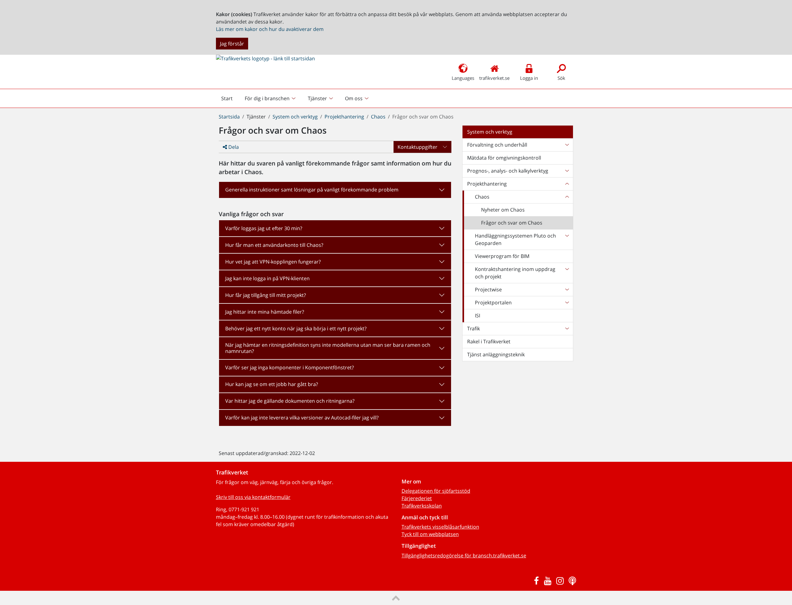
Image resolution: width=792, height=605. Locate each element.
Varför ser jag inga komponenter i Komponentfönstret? (289, 367)
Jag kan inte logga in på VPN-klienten (267, 278)
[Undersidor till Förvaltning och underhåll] (567, 144)
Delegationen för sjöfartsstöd (436, 490)
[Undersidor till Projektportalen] (567, 302)
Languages (463, 78)
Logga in (529, 78)
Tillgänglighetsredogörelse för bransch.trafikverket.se (464, 555)
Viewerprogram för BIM (502, 256)
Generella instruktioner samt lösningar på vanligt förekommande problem (311, 189)
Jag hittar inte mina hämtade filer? (264, 311)
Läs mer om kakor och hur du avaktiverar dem (270, 29)
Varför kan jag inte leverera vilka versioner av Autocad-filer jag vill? (302, 417)
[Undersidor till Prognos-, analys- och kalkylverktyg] (567, 170)
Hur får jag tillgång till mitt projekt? (265, 295)
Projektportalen (493, 302)
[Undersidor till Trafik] (567, 328)
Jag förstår (232, 43)
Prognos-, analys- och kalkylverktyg (507, 170)
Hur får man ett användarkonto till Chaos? (274, 245)
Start (229, 100)
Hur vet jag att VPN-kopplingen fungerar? (273, 261)
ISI (477, 315)
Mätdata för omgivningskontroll (504, 157)
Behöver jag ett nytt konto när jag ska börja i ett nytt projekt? (296, 328)
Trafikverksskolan (422, 505)
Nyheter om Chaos (503, 209)
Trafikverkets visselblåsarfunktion (440, 526)
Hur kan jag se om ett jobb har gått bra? (271, 384)
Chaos (378, 116)
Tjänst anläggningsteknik (496, 354)
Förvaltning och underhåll (497, 144)
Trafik (473, 328)
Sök (561, 78)
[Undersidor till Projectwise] (567, 289)
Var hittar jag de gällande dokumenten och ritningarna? (290, 400)
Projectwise (488, 289)
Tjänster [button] (317, 98)
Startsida (229, 116)
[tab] (335, 190)
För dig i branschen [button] (267, 98)
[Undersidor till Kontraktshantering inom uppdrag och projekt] (567, 273)
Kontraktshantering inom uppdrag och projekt (515, 273)
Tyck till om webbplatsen (430, 534)
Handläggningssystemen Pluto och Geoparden (515, 239)
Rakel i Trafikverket (488, 341)
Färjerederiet (417, 498)
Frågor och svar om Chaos (511, 222)
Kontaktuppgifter (417, 147)
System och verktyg (295, 116)
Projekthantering (344, 116)
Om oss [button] (354, 98)
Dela (233, 147)
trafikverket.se (494, 78)
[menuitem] (270, 98)
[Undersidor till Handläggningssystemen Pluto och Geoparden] (567, 239)
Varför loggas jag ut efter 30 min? (263, 228)
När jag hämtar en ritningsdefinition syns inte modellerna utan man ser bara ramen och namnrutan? (327, 347)
